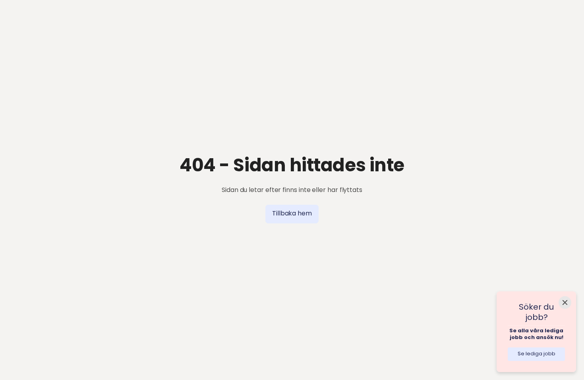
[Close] (565, 302)
